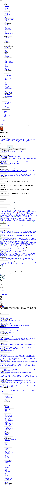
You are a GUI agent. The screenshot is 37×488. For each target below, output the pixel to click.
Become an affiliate (4, 290)
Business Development (13, 158)
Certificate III (5, 110)
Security (6, 91)
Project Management (8, 424)
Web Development (27, 175)
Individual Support (8, 40)
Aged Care (7, 37)
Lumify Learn (8, 210)
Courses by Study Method (5, 97)
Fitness (6, 59)
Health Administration (8, 61)
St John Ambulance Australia (16, 241)
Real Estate (7, 22)
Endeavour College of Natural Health (16, 231)
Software (6, 87)
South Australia (24, 263)
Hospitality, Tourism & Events (8, 70)
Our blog (3, 293)
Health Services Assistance (9, 62)
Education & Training (6, 42)
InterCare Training (21, 362)
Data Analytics (7, 81)
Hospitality (7, 336)
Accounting (7, 5)
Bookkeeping (7, 6)
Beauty (6, 53)
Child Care (7, 43)
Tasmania (5, 105)
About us (3, 122)
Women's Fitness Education (11, 378)
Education (3, 141)
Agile (6, 74)
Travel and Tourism (8, 72)
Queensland (5, 108)
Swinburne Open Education (14, 198)
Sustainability (7, 51)
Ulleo (14, 232)
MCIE (24, 218)
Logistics (6, 30)
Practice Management (8, 68)
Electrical (12, 156)
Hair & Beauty (6, 52)
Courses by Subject (4, 3)
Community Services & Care (7, 36)
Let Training (21, 258)
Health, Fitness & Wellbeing (7, 57)
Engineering (7, 47)
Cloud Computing (8, 78)
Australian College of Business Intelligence (7, 227)
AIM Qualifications (23, 225)
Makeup (6, 55)
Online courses (4, 282)
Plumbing (15, 156)
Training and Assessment (8, 45)
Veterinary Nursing (8, 14)
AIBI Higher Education (15, 255)
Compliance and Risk (11, 151)
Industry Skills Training (18, 218)
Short (4, 112)
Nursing (6, 65)
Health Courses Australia (25, 241)
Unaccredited (5, 119)
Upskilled (12, 218)
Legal (6, 90)
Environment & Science (7, 48)
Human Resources (8, 29)
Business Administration (8, 25)
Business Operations (8, 26)
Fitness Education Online (31, 248)
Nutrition (6, 66)
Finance (6, 7)
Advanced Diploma (3, 344)
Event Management (8, 71)
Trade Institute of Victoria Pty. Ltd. (31, 353)
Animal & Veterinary (3, 152)
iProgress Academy (20, 256)
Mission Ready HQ (28, 214)
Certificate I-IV (2, 187)
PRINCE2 (6, 32)
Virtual (5, 100)
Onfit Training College (8, 243)
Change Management (8, 27)
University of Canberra (25, 243)
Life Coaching (28, 170)
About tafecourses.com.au (5, 285)
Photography (7, 154)
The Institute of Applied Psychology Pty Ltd (19, 215)
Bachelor (5, 116)
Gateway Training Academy (25, 213)
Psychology (7, 69)
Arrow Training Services (30, 212)
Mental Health (7, 63)
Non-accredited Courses (3, 191)
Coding (6, 79)
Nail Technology (7, 56)
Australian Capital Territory (7, 102)
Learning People (14, 212)
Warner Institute (26, 362)
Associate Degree (6, 114)
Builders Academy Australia (14, 353)
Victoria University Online (24, 198)
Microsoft (6, 175)
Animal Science (7, 12)
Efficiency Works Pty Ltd (27, 216)
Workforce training (4, 294)
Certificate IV (5, 111)
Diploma (26, 344)
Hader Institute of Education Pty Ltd (14, 213)
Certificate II (15, 344)
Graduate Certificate (6, 117)
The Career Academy (19, 235)
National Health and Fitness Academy (13, 214)
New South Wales (6, 103)
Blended (5, 98)
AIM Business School (32, 231)
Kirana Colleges (28, 218)
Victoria (5, 106)
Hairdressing (4, 168)
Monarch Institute (13, 225)
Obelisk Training (34, 215)
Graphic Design (2, 154)
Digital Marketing (7, 94)
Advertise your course (5, 289)
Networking (7, 85)
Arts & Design (6, 15)
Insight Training (17, 210)
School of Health (16, 219)
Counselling (15, 140)
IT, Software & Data (6, 73)
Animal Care (8, 139)
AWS (6, 76)
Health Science (13, 330)
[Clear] (28, 125)
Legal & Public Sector (3, 176)
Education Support (8, 44)
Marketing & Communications (8, 93)
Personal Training (11, 171)
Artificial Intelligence (8, 75)
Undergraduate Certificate (7, 115)
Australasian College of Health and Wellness (19, 236)
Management (7, 31)
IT (5, 83)
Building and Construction (9, 19)
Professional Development (9, 33)
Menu (1, 0)
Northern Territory (16, 263)
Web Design (7, 17)
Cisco (6, 77)
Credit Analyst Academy (11, 216)
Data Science (7, 82)
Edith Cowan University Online (16, 244)
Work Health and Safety (8, 92)
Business (6, 24)
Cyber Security (19, 140)
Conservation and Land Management (5, 330)
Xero (6, 10)
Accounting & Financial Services (4, 150)
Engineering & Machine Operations (8, 46)
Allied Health (7, 58)
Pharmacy (15, 171)
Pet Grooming (7, 13)
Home (3, 2)
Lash (7, 168)
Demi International (27, 235)
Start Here (1, 274)
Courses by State (4, 101)
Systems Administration (8, 88)
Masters (5, 118)
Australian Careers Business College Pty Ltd (22, 211)
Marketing (6, 95)
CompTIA (6, 80)
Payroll (6, 9)
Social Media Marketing (8, 96)
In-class (5, 99)
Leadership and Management (24, 141)
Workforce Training (4, 121)
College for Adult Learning (5, 198)
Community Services (10, 140)
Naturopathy (7, 64)
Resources (3, 120)
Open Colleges (7, 218)
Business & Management (7, 23)
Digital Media (7, 342)
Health (6, 60)
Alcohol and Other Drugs (9, 38)
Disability (6, 39)
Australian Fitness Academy (23, 240)
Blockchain (11, 174)
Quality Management (3, 323)
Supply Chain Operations (9, 35)
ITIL (6, 84)
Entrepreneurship (7, 28)
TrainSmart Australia (10, 219)
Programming (7, 86)
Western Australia (6, 107)
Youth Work (7, 41)
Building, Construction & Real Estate (9, 18)
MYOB (6, 8)
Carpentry (6, 20)
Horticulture (7, 50)
